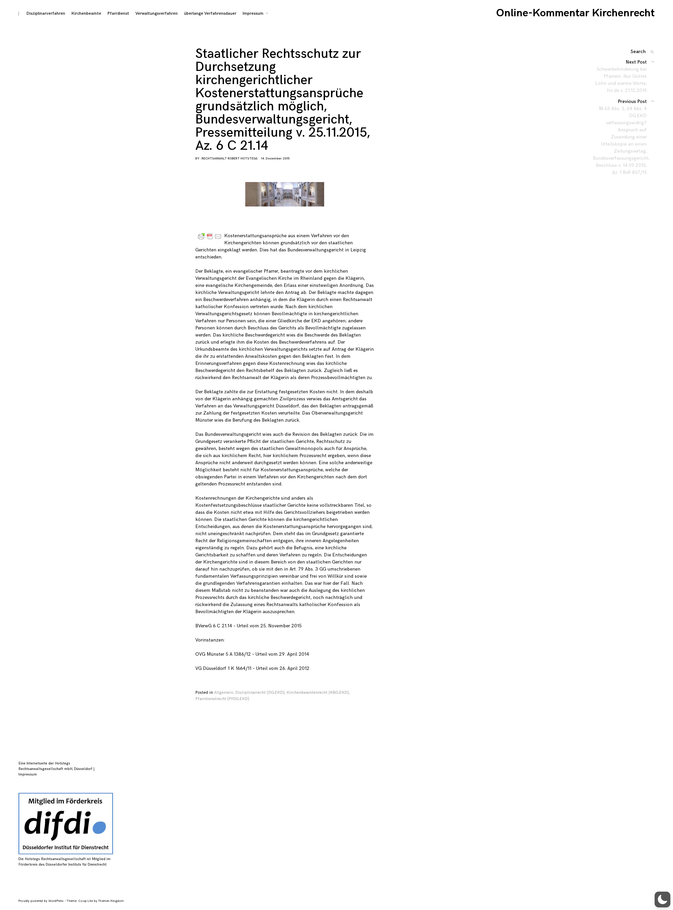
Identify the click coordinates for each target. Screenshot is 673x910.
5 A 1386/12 (238, 654)
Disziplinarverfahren (46, 13)
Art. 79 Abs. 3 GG (307, 569)
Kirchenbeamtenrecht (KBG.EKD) (318, 692)
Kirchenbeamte (86, 13)
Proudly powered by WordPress (41, 901)
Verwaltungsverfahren (156, 13)
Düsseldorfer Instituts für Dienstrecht (76, 864)
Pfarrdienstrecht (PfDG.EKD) (222, 698)
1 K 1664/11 (239, 668)
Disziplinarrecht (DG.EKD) (259, 692)
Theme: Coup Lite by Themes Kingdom (95, 901)
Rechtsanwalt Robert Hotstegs (230, 159)
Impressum (253, 13)
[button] (662, 899)
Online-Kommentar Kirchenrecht (575, 13)
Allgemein (223, 692)
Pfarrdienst (118, 13)
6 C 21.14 (222, 626)
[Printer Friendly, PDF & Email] (209, 236)
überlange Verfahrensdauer (210, 13)
